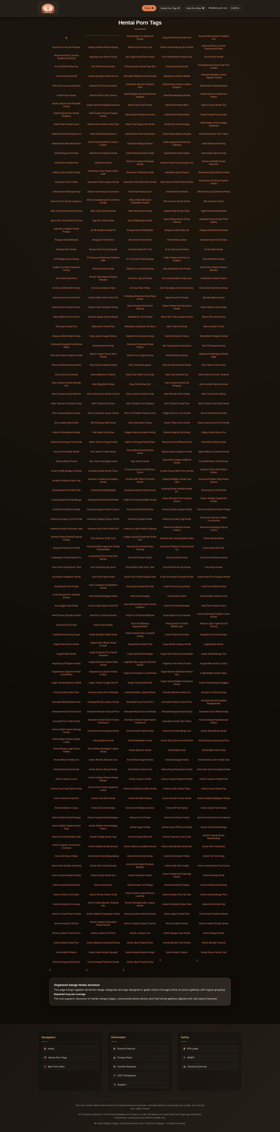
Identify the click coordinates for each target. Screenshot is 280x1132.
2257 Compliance (127, 1075)
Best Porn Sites (194, 8)
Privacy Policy (124, 1057)
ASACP (191, 1057)
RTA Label (192, 1048)
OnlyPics (235, 8)
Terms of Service (126, 1048)
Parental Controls (197, 1066)
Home (148, 8)
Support (122, 1084)
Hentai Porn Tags (169, 8)
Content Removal (126, 1066)
